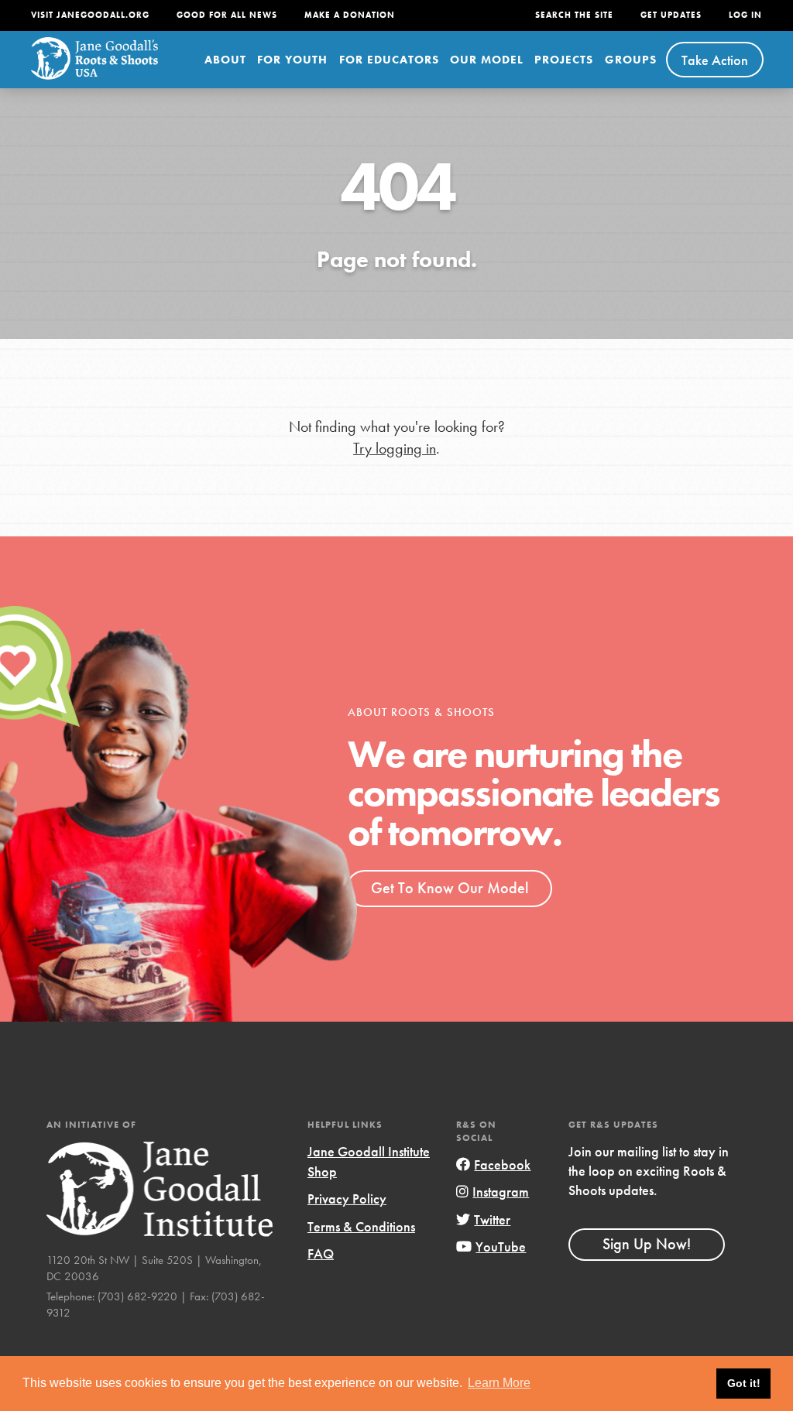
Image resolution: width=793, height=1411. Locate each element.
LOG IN (745, 15)
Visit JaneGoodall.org (90, 15)
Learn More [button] (499, 1382)
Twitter (492, 1219)
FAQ (320, 1253)
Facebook (502, 1164)
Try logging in (394, 448)
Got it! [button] (743, 1383)
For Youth (292, 60)
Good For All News (227, 15)
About (225, 60)
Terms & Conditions (361, 1226)
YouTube (500, 1246)
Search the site (574, 15)
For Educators (389, 60)
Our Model (487, 60)
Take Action (714, 60)
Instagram (500, 1191)
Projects (563, 60)
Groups (631, 60)
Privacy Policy (346, 1198)
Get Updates (671, 15)
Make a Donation (349, 15)
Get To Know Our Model (449, 888)
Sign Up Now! (646, 1244)
